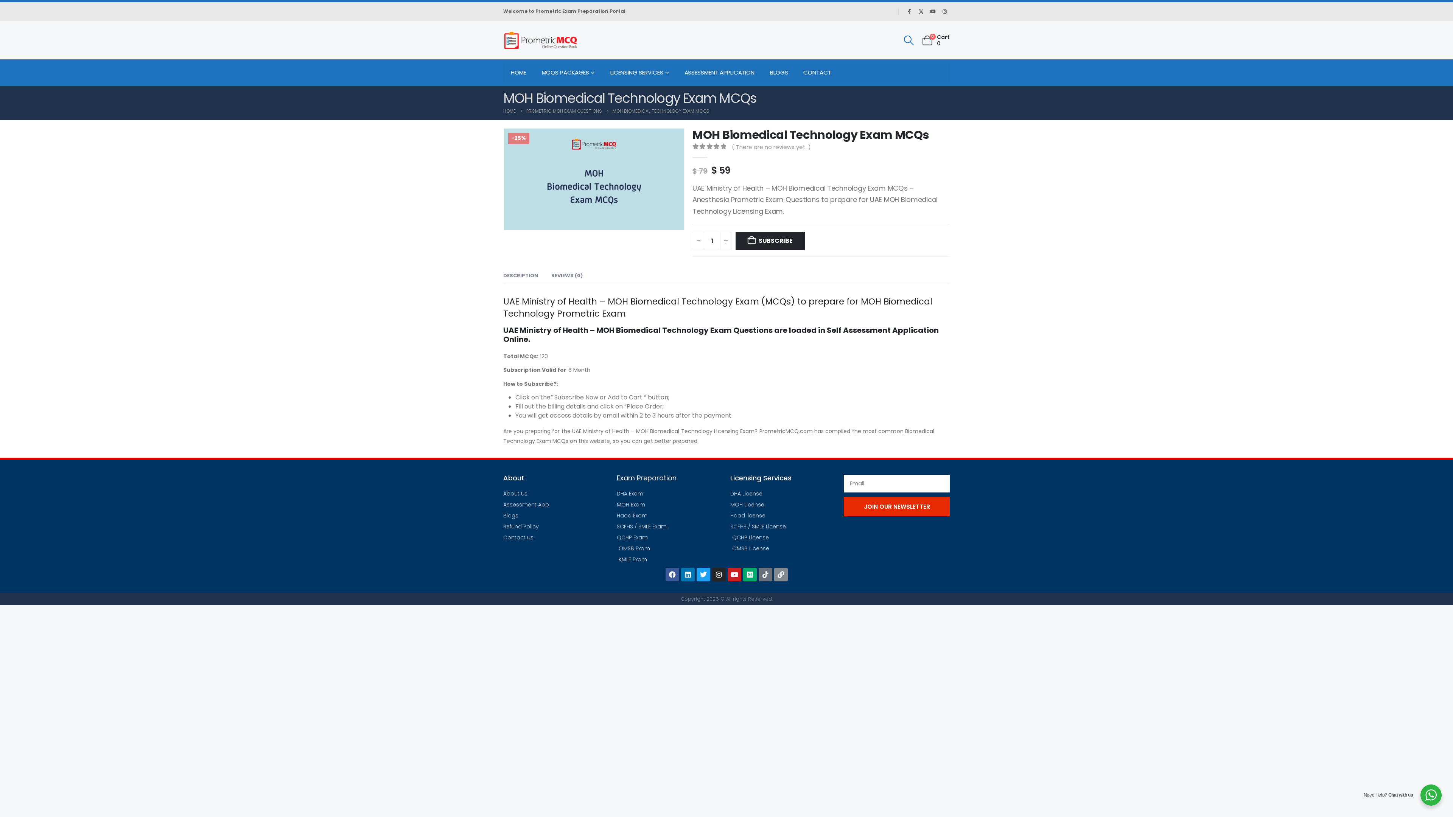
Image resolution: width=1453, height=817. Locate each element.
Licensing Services (636, 72)
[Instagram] (944, 11)
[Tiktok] (765, 574)
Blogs (779, 72)
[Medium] (750, 574)
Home (518, 72)
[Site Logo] (540, 40)
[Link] (781, 574)
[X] (921, 11)
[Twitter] (703, 574)
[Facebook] (909, 11)
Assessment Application (719, 72)
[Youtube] (933, 11)
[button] (909, 40)
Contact (817, 72)
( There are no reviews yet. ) (771, 147)
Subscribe (776, 240)
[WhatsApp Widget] (1431, 795)
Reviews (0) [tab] (567, 275)
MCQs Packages (565, 72)
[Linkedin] (688, 574)
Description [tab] (520, 275)
